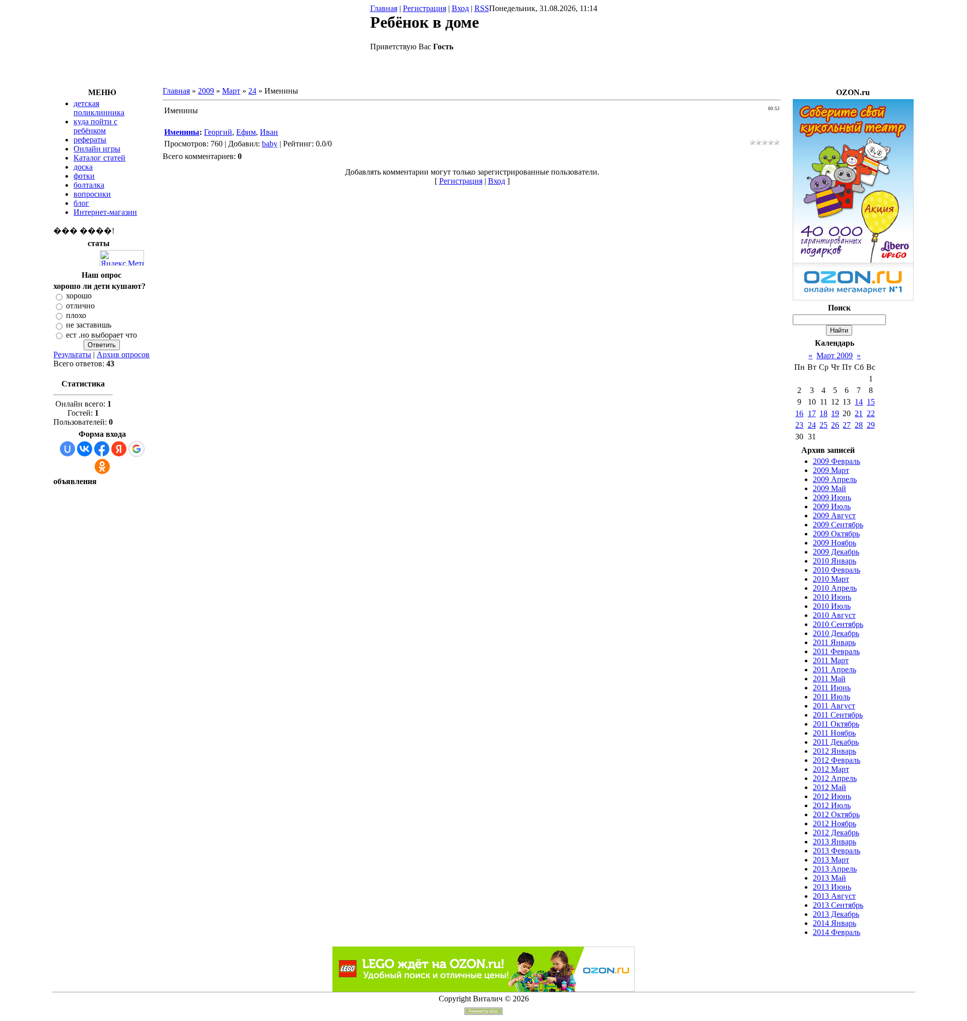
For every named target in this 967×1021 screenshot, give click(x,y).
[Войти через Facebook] (101, 448)
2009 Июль (832, 506)
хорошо (79, 296)
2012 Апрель (835, 778)
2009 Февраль (836, 461)
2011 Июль (831, 696)
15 (871, 402)
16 (799, 413)
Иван (269, 132)
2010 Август (834, 615)
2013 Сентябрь (838, 905)
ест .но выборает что (101, 335)
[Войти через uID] (67, 448)
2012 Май (829, 787)
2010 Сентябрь (838, 624)
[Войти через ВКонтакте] (84, 448)
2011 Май (829, 678)
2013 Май (829, 878)
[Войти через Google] (136, 449)
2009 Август (834, 515)
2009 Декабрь (836, 551)
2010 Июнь (832, 597)
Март (231, 91)
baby (270, 143)
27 (847, 425)
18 (823, 413)
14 (859, 402)
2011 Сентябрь (838, 715)
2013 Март (831, 859)
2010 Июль (832, 606)
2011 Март (831, 660)
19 (835, 413)
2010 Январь (834, 561)
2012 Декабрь (836, 832)
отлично (80, 305)
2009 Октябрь (836, 533)
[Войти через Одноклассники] (102, 466)
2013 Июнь (832, 887)
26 (835, 425)
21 (859, 413)
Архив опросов (123, 354)
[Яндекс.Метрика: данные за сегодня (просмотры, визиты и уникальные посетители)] (122, 258)
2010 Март (831, 579)
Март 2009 (834, 355)
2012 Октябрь (836, 814)
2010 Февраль (836, 570)
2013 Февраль (836, 850)
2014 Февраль (836, 932)
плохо (76, 315)
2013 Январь (834, 841)
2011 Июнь (832, 687)
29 (871, 425)
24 (252, 91)
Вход (460, 8)
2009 (206, 91)
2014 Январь (834, 923)
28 (859, 425)
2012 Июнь (832, 796)
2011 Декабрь (836, 742)
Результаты (72, 354)
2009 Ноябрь (834, 542)
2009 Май (829, 488)
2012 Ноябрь (834, 823)
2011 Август (834, 705)
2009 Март (831, 470)
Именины (181, 132)
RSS (481, 8)
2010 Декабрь (836, 633)
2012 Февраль (836, 760)
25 (823, 425)
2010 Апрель (835, 588)
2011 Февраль (836, 651)
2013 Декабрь (836, 914)
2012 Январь (834, 751)
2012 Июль (832, 805)
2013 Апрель (835, 869)
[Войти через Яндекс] (118, 448)
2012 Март (831, 769)
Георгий (218, 132)
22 (871, 413)
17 (812, 413)
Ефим (246, 132)
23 (799, 425)
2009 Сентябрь (838, 524)
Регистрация (424, 8)
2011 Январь (834, 642)
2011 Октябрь (836, 724)
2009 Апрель (835, 479)
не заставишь (88, 325)
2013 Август (834, 896)
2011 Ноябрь (834, 733)
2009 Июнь (832, 497)
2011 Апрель (834, 669)
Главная (383, 8)
